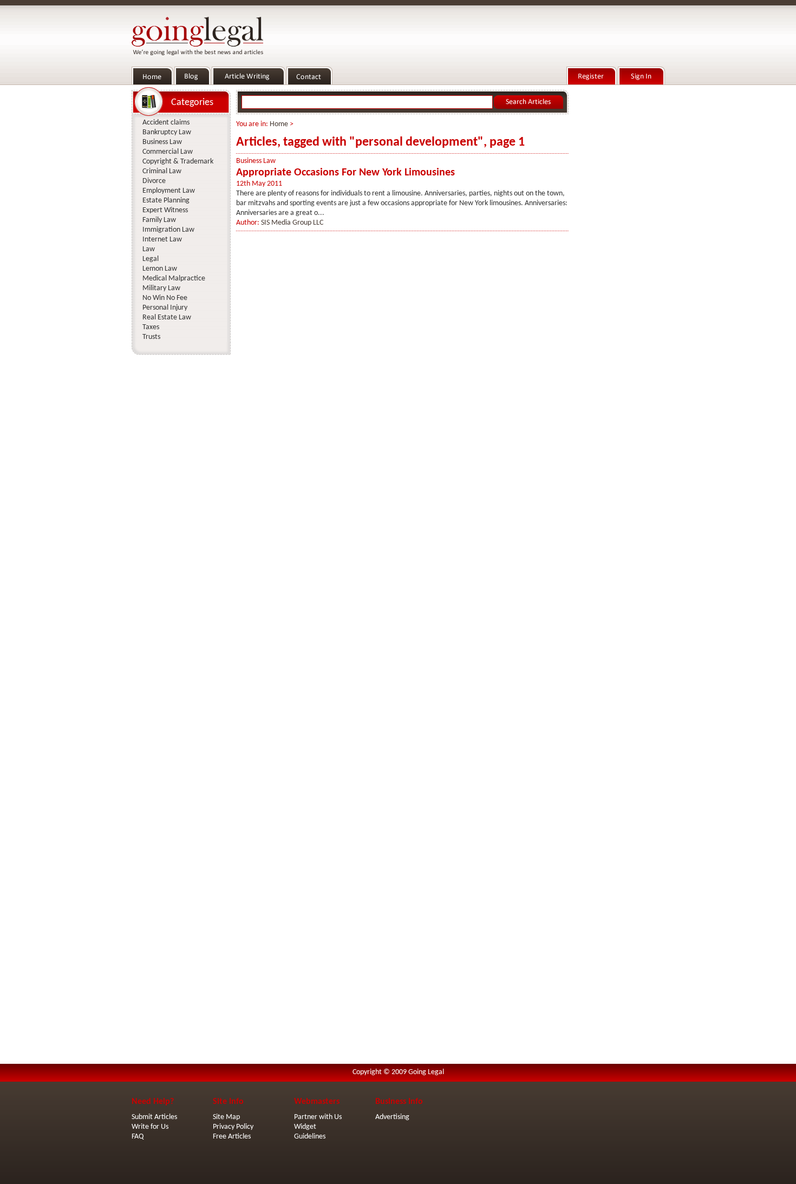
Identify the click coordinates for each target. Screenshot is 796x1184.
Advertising (392, 1117)
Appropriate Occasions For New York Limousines (345, 172)
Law (148, 249)
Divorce (154, 181)
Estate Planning (166, 201)
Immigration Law (168, 230)
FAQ (137, 1137)
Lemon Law (159, 269)
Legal (150, 259)
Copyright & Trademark (177, 162)
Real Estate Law (166, 317)
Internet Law (162, 240)
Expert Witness (165, 210)
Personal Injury (164, 308)
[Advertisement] (619, 249)
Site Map (226, 1117)
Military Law (161, 288)
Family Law (159, 220)
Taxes (150, 327)
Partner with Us (318, 1117)
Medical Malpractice (173, 278)
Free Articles (232, 1137)
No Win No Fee (164, 298)
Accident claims (166, 123)
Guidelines (309, 1137)
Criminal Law (161, 171)
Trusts (151, 337)
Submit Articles (154, 1117)
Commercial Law (167, 152)
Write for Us (150, 1127)
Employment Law (168, 191)
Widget (305, 1127)
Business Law (256, 161)
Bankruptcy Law (166, 132)
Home (279, 124)
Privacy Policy (233, 1127)
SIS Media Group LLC (292, 223)
